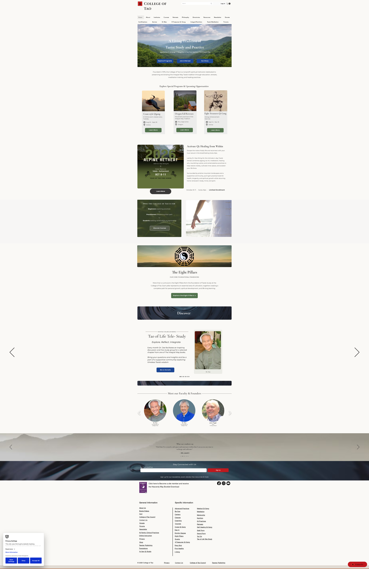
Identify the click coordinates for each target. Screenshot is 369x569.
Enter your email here (146, 467)
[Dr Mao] (188, 376)
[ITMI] (185, 376)
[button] (228, 4)
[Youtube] (228, 483)
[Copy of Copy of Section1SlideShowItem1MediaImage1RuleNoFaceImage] (186, 456)
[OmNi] (187, 376)
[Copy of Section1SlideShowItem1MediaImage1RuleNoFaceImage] (182, 456)
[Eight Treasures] (183, 376)
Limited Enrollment (217, 190)
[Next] (357, 352)
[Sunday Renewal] (181, 376)
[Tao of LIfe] (180, 376)
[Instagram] (224, 483)
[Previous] (12, 352)
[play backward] (139, 413)
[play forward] (230, 413)
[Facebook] (219, 483)
